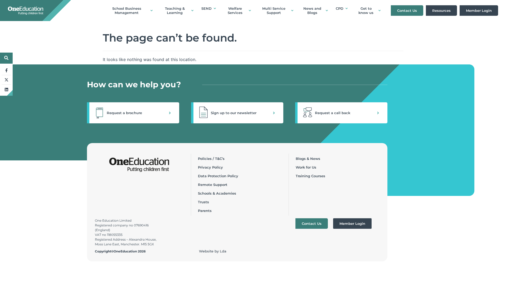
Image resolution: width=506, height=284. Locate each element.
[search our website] (6, 58)
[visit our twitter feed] (6, 80)
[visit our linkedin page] (6, 89)
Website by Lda (212, 251)
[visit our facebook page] (6, 70)
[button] (133, 112)
